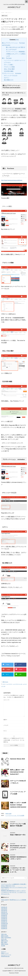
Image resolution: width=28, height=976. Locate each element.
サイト (5, 730)
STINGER (16, 973)
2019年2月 (4, 920)
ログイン (6, 78)
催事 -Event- (5, 682)
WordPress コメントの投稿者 (18, 899)
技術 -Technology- (6, 937)
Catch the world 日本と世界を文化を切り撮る (14, 968)
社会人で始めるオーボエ (18, 835)
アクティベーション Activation (11, 73)
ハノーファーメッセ (17, 684)
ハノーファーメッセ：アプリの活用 (14, 815)
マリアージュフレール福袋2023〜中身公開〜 (13, 884)
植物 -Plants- (4, 944)
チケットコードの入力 (10, 75)
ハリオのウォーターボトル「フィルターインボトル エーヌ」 (18, 870)
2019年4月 (4, 917)
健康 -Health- (4, 936)
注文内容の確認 (8, 71)
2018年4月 (4, 928)
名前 (5, 719)
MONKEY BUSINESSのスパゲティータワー (13, 890)
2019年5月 (4, 915)
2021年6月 (4, 909)
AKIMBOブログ (14, 7)
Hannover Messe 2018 (17, 759)
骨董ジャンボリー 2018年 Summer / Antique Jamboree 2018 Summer (18, 805)
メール (6, 725)
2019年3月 (4, 918)
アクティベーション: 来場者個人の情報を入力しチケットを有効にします (16, 54)
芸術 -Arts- (4, 934)
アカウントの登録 (9, 67)
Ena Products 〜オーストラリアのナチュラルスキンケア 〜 (18, 847)
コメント (6, 699)
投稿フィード (5, 953)
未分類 (3, 945)
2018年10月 (4, 923)
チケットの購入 (8, 64)
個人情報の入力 (8, 80)
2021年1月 (4, 912)
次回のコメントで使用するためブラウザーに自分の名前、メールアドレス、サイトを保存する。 (14, 740)
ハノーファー (9, 684)
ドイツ (4, 684)
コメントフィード (6, 954)
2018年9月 (4, 925)
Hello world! (8, 813)
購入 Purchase (7, 58)
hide (17, 39)
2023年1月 (4, 907)
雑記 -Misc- (4, 942)
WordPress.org (5, 956)
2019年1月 (4, 922)
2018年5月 (4, 926)
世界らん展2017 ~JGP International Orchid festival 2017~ (17, 772)
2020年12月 (4, 913)
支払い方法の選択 (9, 69)
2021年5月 (4, 910)
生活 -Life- (4, 939)
